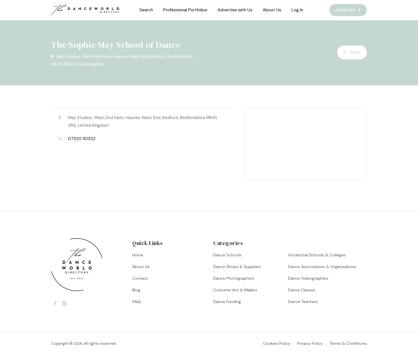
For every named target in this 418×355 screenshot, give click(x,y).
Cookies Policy (276, 343)
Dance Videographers (308, 278)
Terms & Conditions (348, 343)
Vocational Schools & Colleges (316, 255)
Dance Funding (227, 301)
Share (355, 52)
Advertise (345, 10)
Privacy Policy (310, 343)
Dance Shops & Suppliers (237, 266)
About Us (272, 10)
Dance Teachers (303, 301)
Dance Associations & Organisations (322, 266)
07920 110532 (82, 139)
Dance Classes (301, 289)
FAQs (136, 301)
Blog (136, 289)
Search (146, 10)
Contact (140, 278)
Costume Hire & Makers (235, 289)
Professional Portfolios (185, 10)
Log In (297, 10)
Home (137, 255)
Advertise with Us (235, 10)
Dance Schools (227, 255)
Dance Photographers (233, 278)
